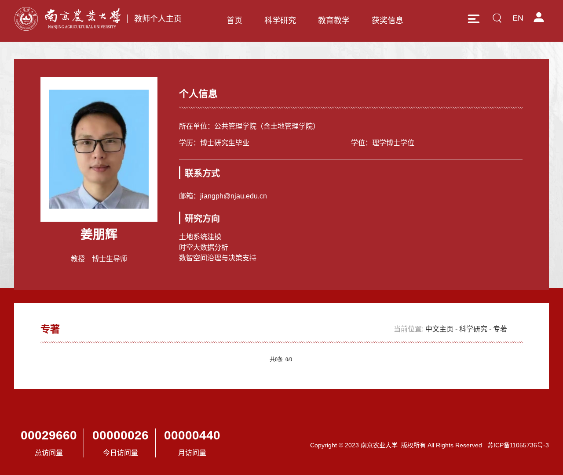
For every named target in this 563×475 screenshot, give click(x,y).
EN (517, 18)
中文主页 (439, 329)
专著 (500, 329)
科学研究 (280, 20)
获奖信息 (387, 20)
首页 (234, 20)
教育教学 (334, 20)
